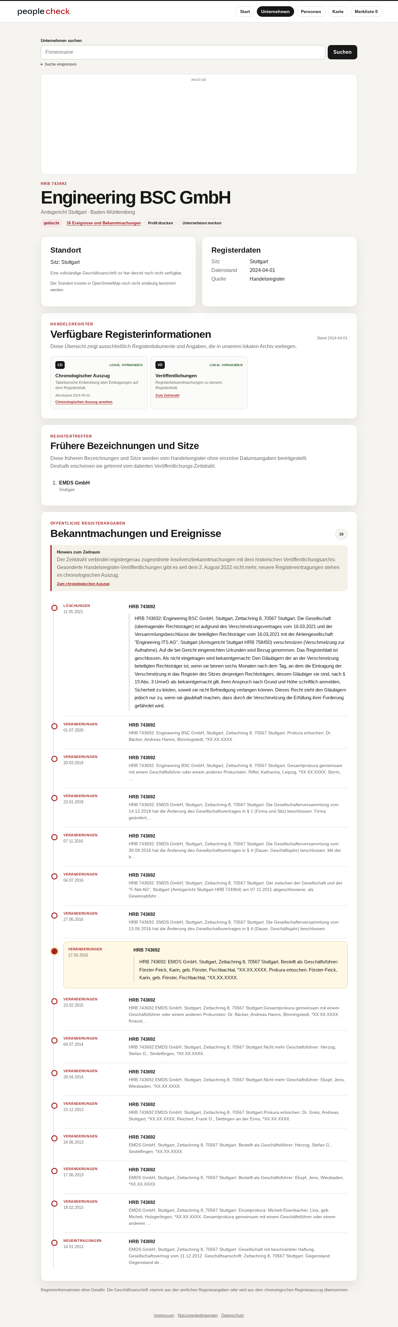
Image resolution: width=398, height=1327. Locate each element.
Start (245, 11)
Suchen (342, 52)
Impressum (164, 1315)
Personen (311, 11)
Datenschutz (232, 1315)
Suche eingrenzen (60, 64)
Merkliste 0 (366, 11)
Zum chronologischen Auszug (83, 584)
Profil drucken (160, 223)
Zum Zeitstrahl (167, 395)
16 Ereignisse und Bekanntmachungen (104, 223)
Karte (338, 11)
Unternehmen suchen (61, 40)
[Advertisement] (199, 127)
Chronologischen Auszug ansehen (84, 402)
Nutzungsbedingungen (198, 1315)
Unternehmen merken (202, 223)
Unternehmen (275, 11)
